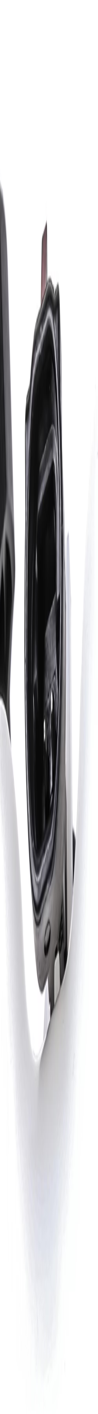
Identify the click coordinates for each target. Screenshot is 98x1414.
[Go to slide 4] (9, 331)
